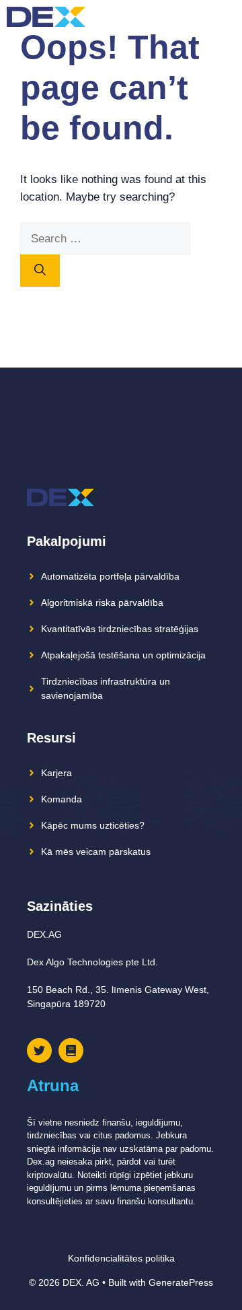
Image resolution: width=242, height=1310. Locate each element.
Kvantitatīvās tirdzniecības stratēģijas (119, 628)
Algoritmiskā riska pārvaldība (102, 602)
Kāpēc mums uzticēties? (93, 825)
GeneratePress (181, 1282)
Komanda (61, 799)
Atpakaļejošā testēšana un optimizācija (123, 655)
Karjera (56, 772)
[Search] (40, 270)
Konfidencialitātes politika (121, 1258)
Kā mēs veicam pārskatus (96, 851)
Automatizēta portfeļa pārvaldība (110, 576)
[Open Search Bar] (201, 17)
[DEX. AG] (46, 17)
